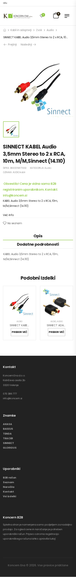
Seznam (8, 482)
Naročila (8, 487)
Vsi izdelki (9, 496)
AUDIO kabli (19, 172)
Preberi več (19, 332)
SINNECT (8, 443)
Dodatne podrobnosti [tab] (38, 244)
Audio (50, 30)
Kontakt (8, 491)
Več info (8, 215)
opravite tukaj (47, 539)
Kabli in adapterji (21, 30)
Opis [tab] (38, 236)
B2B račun (9, 477)
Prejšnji (12, 44)
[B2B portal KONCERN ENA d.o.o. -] (18, 16)
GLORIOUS (9, 448)
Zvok (39, 30)
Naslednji (27, 44)
